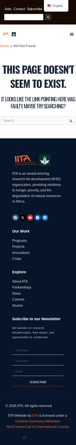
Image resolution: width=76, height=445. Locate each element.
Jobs (7, 9)
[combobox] (23, 17)
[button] (24, 437)
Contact (19, 9)
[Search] (48, 17)
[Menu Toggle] (72, 34)
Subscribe (34, 9)
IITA (35, 415)
